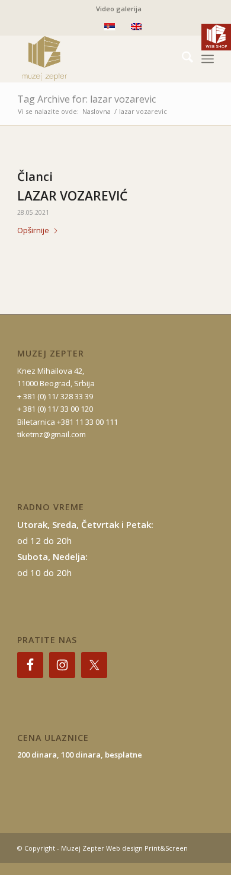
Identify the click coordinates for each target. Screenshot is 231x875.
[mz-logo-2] (95, 58)
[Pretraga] (181, 58)
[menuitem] (118, 9)
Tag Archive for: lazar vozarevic (86, 99)
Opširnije (33, 230)
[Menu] (207, 58)
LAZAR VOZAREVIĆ (72, 195)
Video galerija (119, 8)
